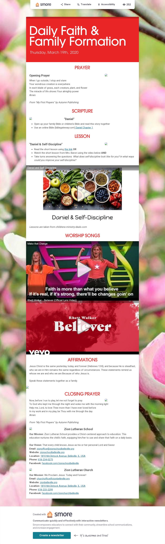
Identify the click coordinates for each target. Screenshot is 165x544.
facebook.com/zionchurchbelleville (60, 493)
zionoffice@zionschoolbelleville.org (55, 448)
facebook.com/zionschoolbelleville (60, 463)
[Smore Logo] (43, 4)
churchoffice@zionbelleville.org (53, 478)
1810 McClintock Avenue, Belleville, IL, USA (63, 456)
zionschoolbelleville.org (52, 452)
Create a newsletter (51, 535)
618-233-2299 (45, 489)
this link (68, 149)
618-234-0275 (45, 459)
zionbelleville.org (48, 482)
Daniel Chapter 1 (84, 127)
